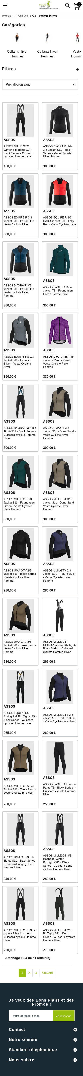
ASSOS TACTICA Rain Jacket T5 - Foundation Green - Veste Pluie (58, 290)
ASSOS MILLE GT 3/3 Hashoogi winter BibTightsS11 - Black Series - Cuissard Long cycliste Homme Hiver (57, 862)
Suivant (47, 973)
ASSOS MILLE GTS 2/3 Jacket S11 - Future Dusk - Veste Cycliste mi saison (59, 718)
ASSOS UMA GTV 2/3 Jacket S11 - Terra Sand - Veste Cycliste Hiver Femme (20, 646)
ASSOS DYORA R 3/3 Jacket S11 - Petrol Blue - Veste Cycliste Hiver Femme (20, 290)
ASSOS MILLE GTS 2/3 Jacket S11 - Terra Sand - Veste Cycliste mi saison (20, 789)
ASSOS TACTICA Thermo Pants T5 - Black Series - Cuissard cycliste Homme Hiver (59, 789)
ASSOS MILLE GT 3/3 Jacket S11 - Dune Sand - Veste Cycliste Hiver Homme (59, 504)
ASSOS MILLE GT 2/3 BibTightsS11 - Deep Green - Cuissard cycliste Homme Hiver (59, 935)
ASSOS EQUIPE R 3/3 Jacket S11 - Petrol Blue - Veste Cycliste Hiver (20, 221)
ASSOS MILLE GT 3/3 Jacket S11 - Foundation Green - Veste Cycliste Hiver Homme (19, 504)
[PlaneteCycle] (44, 5)
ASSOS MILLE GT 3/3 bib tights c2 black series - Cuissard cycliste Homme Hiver (20, 935)
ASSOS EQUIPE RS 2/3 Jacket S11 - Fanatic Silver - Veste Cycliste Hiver (19, 361)
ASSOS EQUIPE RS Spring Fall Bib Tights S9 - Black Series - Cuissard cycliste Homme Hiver (20, 718)
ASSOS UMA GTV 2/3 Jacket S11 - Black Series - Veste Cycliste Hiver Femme (20, 575)
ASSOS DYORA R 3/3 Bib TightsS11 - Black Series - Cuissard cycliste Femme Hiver (20, 433)
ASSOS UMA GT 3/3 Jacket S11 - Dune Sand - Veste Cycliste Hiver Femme (59, 433)
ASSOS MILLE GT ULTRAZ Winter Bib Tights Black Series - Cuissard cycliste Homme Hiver (59, 646)
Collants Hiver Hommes (17, 54)
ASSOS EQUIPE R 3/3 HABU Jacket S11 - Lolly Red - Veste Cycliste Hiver (59, 221)
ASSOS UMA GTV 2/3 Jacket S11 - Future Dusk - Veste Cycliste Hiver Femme (59, 575)
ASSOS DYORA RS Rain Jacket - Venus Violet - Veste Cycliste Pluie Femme (58, 361)
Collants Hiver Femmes (47, 54)
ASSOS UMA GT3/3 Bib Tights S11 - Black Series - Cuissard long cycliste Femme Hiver (19, 862)
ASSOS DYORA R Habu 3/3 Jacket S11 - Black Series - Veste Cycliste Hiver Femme (58, 151)
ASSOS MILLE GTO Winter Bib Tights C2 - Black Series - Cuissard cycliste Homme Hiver (18, 151)
